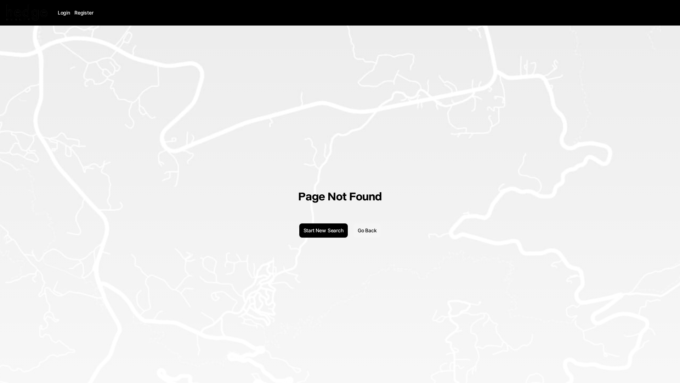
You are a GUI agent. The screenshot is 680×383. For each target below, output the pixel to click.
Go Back (367, 230)
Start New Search (324, 230)
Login (64, 13)
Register (84, 13)
